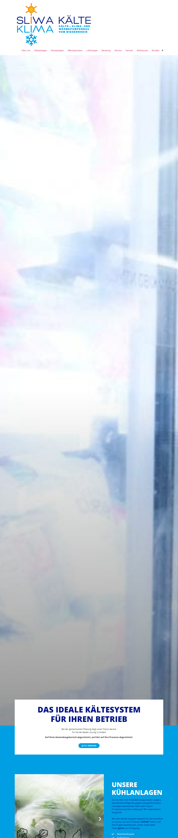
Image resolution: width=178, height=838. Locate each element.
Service (118, 50)
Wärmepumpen (75, 50)
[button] (18, 818)
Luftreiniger (92, 50)
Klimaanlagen (57, 50)
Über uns (26, 50)
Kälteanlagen (40, 50)
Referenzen (142, 50)
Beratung (106, 50)
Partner (129, 50)
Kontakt (155, 50)
